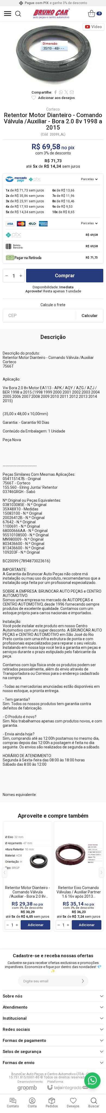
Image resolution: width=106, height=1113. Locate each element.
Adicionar (35, 925)
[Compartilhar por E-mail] (72, 92)
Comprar (65, 275)
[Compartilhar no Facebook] (55, 92)
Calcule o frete (53, 305)
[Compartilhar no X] (66, 92)
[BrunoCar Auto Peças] (51, 13)
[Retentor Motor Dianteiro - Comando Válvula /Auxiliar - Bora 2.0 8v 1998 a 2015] (27, 876)
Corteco (53, 109)
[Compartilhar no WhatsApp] (61, 92)
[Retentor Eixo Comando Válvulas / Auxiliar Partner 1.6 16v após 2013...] (78, 876)
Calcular (90, 315)
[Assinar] (82, 981)
